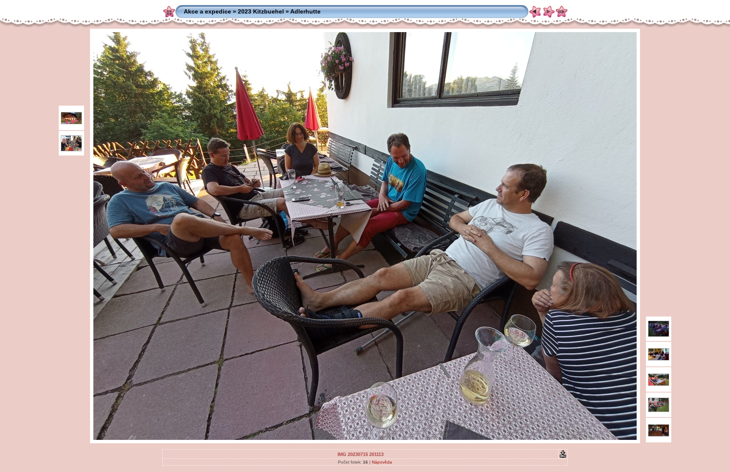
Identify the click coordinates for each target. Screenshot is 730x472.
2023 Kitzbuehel (261, 11)
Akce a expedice (207, 11)
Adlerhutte (305, 11)
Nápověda (382, 462)
